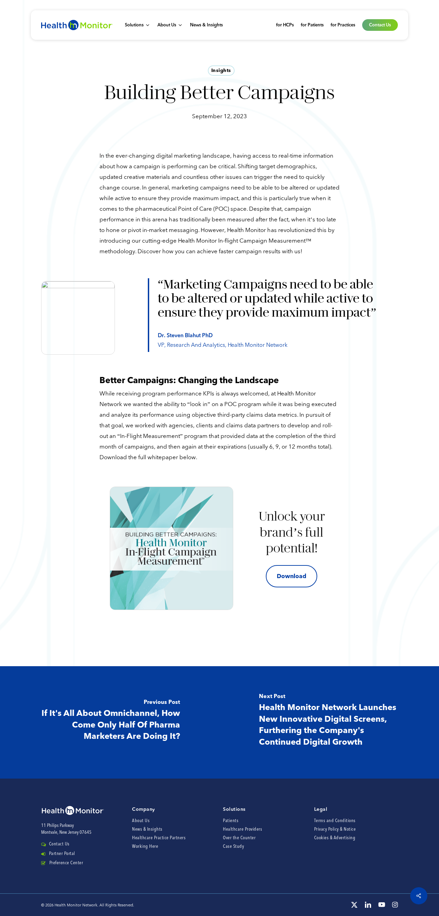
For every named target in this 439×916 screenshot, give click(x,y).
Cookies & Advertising (335, 838)
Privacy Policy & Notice (335, 829)
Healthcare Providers (242, 829)
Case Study (233, 847)
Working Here (145, 847)
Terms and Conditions (335, 821)
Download (291, 576)
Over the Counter (239, 838)
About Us (141, 821)
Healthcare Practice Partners (159, 838)
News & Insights (147, 829)
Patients (230, 821)
